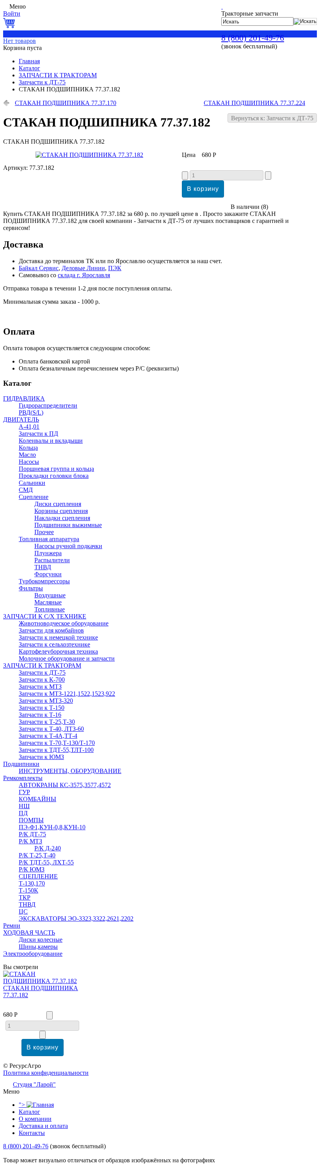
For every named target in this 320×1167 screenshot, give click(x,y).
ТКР (24, 897)
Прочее (44, 532)
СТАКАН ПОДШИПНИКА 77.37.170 (65, 103)
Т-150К (28, 890)
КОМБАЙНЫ (37, 799)
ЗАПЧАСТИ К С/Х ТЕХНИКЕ (44, 616)
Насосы (29, 461)
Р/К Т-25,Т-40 (37, 855)
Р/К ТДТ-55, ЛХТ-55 (46, 862)
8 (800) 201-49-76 (252, 38)
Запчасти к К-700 (42, 679)
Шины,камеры (38, 946)
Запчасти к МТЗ (40, 686)
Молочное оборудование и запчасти (67, 658)
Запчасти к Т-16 (40, 714)
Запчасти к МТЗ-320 (46, 700)
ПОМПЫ (31, 820)
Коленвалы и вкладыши (51, 440)
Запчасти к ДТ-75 (42, 82)
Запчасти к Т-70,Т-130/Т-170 (57, 742)
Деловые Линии (83, 268)
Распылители (52, 560)
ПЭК (114, 268)
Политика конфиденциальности (46, 1072)
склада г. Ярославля (84, 275)
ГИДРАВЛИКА (24, 398)
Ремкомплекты (23, 778)
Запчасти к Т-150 (41, 707)
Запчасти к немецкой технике (58, 637)
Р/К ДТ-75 (32, 834)
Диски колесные (40, 939)
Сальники (32, 482)
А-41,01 (29, 426)
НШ (24, 806)
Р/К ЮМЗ (31, 869)
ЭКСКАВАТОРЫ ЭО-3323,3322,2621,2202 (76, 918)
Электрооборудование (32, 953)
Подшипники (21, 764)
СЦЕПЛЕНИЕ (38, 876)
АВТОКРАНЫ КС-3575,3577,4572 (65, 785)
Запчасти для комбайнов (51, 630)
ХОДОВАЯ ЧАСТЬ (29, 932)
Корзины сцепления (61, 511)
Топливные (49, 609)
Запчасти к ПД (38, 433)
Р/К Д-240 (47, 848)
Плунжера (48, 553)
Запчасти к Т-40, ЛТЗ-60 (51, 728)
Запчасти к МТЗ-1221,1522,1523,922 (67, 693)
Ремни (11, 925)
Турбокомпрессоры (44, 581)
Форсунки (48, 574)
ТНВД (42, 567)
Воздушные (50, 595)
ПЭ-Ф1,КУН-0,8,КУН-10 (52, 827)
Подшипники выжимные (68, 525)
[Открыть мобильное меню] (5, 6)
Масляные (48, 602)
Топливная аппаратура (49, 539)
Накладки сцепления (62, 518)
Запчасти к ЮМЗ (41, 757)
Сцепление (33, 497)
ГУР (24, 792)
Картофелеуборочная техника (58, 651)
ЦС (23, 911)
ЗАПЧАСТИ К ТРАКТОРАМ (58, 75)
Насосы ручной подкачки (68, 546)
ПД (23, 813)
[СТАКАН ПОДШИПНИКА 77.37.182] (89, 154)
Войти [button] (11, 13)
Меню (17, 6)
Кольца (28, 447)
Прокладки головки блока (54, 475)
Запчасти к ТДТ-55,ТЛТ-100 (56, 750)
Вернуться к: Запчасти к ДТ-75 (272, 118)
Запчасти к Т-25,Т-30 (47, 721)
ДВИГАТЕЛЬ (21, 419)
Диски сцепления (57, 504)
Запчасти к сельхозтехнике (54, 644)
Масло (27, 454)
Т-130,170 (32, 883)
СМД (26, 489)
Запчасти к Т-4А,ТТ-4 (48, 735)
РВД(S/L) (31, 412)
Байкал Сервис (39, 268)
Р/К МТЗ (30, 841)
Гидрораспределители (48, 405)
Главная (29, 61)
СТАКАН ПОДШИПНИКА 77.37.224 (254, 103)
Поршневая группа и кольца (56, 468)
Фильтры (31, 588)
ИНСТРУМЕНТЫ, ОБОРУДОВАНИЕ (70, 771)
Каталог (29, 68)
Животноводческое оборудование (63, 623)
